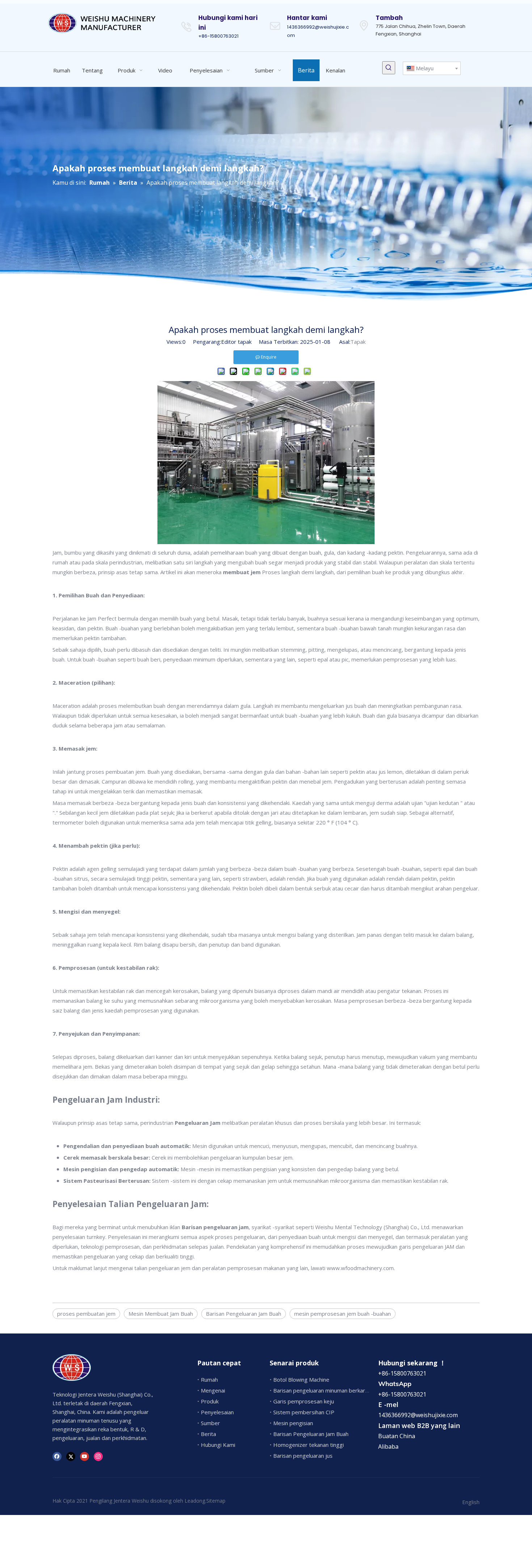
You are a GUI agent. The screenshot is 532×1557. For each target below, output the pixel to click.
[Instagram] (98, 1456)
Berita (208, 1433)
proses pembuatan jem (86, 1313)
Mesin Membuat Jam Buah (160, 1313)
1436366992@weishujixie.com (418, 1415)
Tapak (358, 341)
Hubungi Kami (218, 1444)
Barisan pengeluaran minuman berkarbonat (326, 1390)
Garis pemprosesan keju (303, 1401)
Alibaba (388, 1446)
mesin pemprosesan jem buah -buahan (342, 1313)
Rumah (209, 1379)
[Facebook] (57, 1456)
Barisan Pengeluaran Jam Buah (243, 1313)
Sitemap (215, 1500)
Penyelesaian (217, 1412)
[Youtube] (84, 1456)
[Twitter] (70, 1456)
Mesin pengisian (293, 1423)
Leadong (195, 1500)
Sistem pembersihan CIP (303, 1412)
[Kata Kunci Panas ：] (388, 67)
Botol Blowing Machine (301, 1379)
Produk (210, 1401)
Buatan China (396, 1436)
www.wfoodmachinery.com (360, 1268)
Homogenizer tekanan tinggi (308, 1444)
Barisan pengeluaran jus (303, 1455)
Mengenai (213, 1390)
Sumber (210, 1423)
